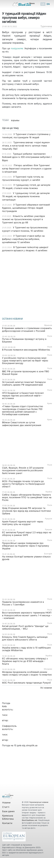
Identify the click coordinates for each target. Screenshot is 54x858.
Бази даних (8, 811)
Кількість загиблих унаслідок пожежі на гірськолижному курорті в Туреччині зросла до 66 (23, 219)
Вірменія (48, 325)
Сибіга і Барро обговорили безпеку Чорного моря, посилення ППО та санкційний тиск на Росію (26, 497)
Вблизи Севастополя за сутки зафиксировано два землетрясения (21, 423)
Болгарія (48, 554)
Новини (6, 802)
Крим (49, 403)
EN (48, 4)
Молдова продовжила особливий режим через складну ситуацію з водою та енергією (27, 673)
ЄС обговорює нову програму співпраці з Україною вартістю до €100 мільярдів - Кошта (25, 661)
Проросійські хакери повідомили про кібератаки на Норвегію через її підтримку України (25, 546)
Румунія (48, 519)
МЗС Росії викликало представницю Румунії (26, 682)
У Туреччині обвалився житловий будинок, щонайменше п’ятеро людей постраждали (26, 207)
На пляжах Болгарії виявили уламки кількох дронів (26, 558)
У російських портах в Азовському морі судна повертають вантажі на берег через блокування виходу (25, 360)
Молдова (48, 669)
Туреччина (46, 26)
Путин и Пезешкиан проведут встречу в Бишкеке (24, 340)
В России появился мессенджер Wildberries (26, 349)
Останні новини (12, 318)
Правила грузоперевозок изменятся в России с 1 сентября (23, 603)
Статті (5, 807)
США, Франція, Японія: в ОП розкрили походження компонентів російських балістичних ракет (23, 470)
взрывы (15, 120)
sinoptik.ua (31, 745)
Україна (48, 492)
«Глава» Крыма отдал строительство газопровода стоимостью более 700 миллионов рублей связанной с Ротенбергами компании (22, 410)
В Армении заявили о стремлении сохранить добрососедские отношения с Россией (27, 329)
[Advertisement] (27, 284)
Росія (49, 336)
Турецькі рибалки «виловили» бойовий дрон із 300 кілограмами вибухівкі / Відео (27, 157)
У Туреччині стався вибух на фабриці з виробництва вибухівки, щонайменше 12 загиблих (23, 239)
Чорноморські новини (38, 802)
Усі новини (46, 687)
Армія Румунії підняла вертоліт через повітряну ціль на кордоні (22, 523)
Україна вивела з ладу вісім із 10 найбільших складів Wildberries (26, 649)
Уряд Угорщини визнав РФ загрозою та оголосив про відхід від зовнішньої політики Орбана (26, 511)
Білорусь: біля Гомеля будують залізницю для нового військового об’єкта (25, 638)
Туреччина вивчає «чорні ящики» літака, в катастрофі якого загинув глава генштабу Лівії (26, 145)
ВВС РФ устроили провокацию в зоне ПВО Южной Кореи (25, 372)
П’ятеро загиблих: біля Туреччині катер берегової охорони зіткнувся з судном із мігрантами (26, 168)
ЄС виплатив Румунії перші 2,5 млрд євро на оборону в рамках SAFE (26, 533)
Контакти (7, 823)
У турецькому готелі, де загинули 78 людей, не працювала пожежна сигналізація (26, 196)
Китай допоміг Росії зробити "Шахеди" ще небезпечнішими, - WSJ (25, 627)
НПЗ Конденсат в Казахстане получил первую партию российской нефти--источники (23, 396)
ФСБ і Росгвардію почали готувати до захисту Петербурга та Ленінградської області (23, 484)
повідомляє (17, 48)
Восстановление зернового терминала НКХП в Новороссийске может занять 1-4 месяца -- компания (27, 615)
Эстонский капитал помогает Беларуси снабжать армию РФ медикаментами (24, 383)
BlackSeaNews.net (29, 820)
